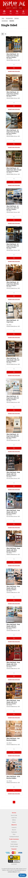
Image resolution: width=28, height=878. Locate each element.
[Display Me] (14, 3)
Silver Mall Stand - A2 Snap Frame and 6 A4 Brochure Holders (13, 56)
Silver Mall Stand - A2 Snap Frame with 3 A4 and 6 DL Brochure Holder (14, 170)
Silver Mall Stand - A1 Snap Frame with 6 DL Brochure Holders (13, 436)
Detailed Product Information (14, 71)
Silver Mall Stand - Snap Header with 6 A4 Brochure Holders (13, 588)
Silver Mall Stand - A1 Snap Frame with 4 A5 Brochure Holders (13, 398)
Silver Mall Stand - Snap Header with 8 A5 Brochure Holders (13, 626)
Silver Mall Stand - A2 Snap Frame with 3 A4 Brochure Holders (13, 208)
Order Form (14, 817)
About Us (14, 829)
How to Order (14, 815)
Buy (14, 68)
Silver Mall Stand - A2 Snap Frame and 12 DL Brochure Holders (13, 132)
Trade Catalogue (14, 844)
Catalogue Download (14, 836)
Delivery (14, 819)
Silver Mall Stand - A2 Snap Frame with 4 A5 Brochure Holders (13, 246)
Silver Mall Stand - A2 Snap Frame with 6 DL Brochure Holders (13, 284)
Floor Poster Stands (9, 18)
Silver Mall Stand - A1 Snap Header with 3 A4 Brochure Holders (13, 360)
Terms (14, 834)
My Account (14, 864)
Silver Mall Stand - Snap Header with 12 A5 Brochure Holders (13, 512)
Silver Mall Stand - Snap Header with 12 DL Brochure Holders (13, 664)
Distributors (14, 841)
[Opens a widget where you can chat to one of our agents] (22, 875)
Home (3, 18)
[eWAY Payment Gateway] (14, 858)
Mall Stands (17, 18)
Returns (14, 822)
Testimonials (14, 832)
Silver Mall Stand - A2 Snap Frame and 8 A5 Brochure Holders (13, 94)
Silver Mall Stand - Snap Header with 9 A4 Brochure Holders (13, 474)
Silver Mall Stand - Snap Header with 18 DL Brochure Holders (13, 550)
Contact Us (14, 827)
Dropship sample (14, 846)
